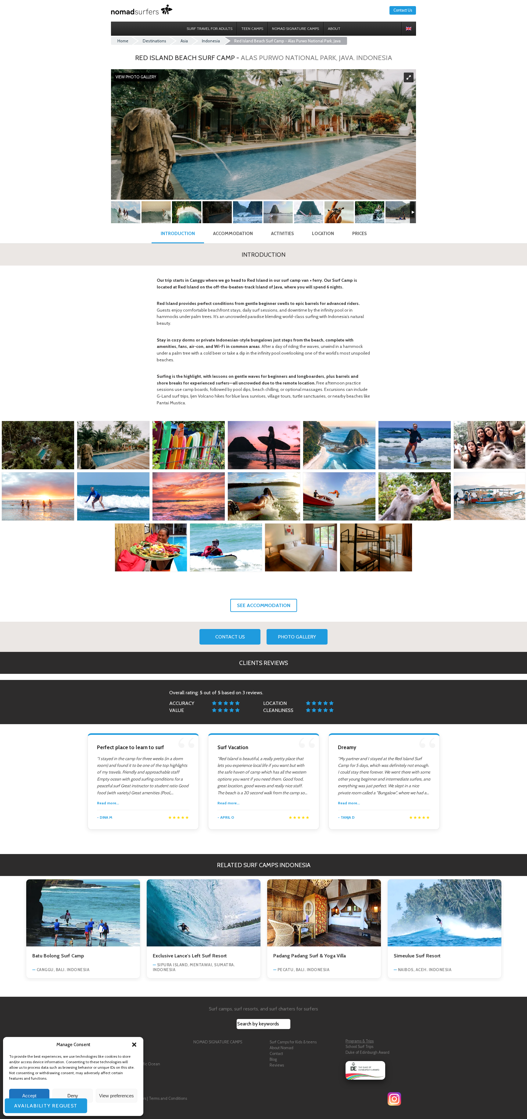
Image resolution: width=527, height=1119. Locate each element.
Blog (273, 1059)
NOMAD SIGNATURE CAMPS (217, 1042)
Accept (29, 1095)
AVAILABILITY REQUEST (43, 1106)
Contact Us (402, 10)
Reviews (277, 1065)
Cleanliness (278, 710)
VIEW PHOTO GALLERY (136, 77)
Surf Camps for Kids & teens (293, 1042)
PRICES (359, 233)
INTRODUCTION (178, 233)
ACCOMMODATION (233, 233)
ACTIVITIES (282, 233)
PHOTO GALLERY (297, 637)
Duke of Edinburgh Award (367, 1052)
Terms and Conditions (168, 1098)
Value (176, 710)
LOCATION (323, 233)
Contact (276, 1053)
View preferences (116, 1095)
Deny (72, 1095)
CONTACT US (230, 637)
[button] (134, 1045)
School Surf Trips (359, 1046)
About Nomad (281, 1048)
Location (275, 703)
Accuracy (181, 703)
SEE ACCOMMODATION (263, 605)
